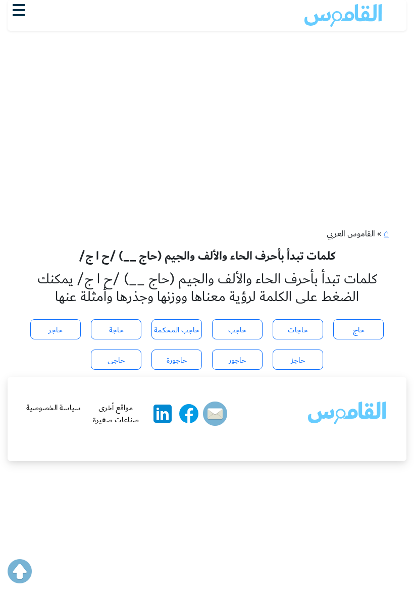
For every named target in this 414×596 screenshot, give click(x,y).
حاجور (237, 360)
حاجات (298, 329)
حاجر (55, 329)
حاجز (298, 360)
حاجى (116, 360)
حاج (359, 329)
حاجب (237, 329)
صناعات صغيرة (116, 419)
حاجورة (177, 360)
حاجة (116, 329)
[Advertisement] (207, 106)
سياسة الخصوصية (53, 407)
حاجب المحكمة (176, 329)
